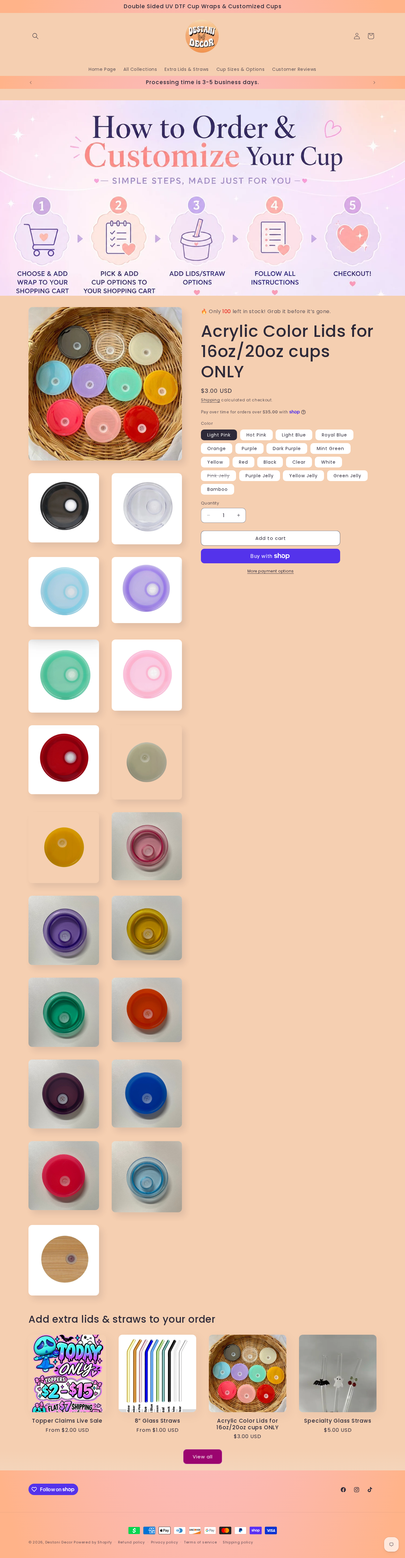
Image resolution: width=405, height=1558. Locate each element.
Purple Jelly (260, 475)
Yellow (215, 462)
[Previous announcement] (31, 83)
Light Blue (294, 434)
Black (270, 462)
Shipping (210, 399)
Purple (249, 448)
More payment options (270, 571)
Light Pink (219, 434)
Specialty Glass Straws (337, 1421)
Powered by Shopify (93, 1542)
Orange (216, 448)
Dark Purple (287, 448)
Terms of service (200, 1541)
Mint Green (330, 448)
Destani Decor (59, 1542)
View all (203, 1456)
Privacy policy (164, 1541)
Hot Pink (256, 434)
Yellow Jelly (303, 475)
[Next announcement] (374, 83)
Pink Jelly (221, 476)
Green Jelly (347, 475)
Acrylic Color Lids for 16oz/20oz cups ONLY (247, 1424)
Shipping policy (238, 1541)
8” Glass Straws (157, 1421)
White (328, 462)
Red (243, 462)
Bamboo (217, 489)
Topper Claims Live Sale (67, 1421)
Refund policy (131, 1541)
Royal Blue (334, 434)
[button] (35, 36)
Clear (299, 462)
